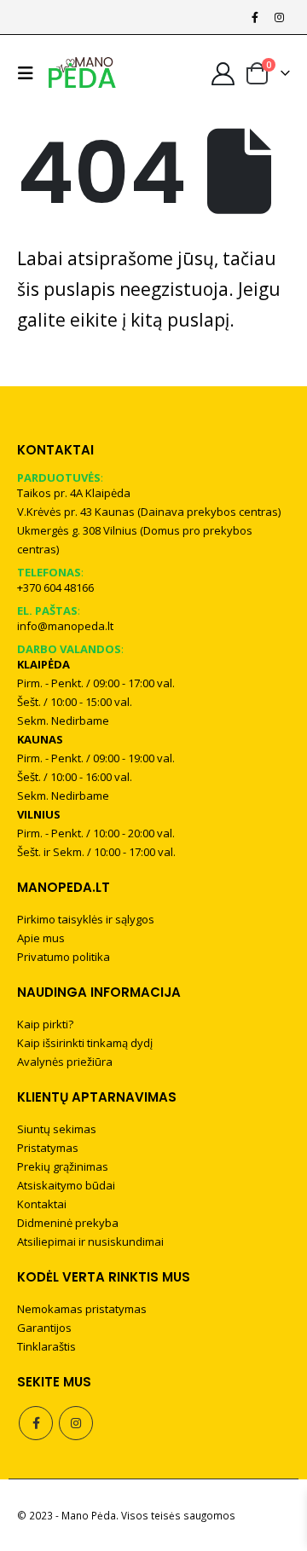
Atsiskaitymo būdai (66, 1185)
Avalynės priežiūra (65, 1061)
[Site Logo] (82, 73)
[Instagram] (279, 17)
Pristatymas (47, 1147)
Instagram (76, 1423)
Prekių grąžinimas (62, 1166)
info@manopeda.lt (65, 626)
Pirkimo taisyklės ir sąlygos (85, 919)
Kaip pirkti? (45, 1024)
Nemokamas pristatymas (82, 1309)
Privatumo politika (63, 956)
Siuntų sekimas (56, 1129)
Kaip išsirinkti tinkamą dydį (85, 1042)
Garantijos (44, 1327)
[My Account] (223, 73)
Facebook (36, 1423)
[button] (30, 73)
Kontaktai (42, 1204)
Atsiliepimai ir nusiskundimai (90, 1241)
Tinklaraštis (46, 1346)
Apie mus (41, 938)
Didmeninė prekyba (68, 1222)
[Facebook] (255, 17)
